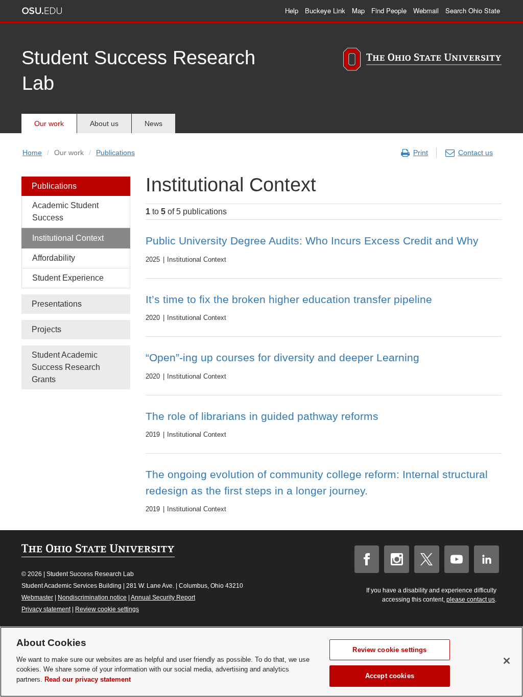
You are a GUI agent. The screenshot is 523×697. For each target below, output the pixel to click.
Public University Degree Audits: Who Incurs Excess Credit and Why (312, 240)
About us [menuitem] (104, 123)
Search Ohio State (472, 10)
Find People (389, 10)
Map (358, 10)
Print (420, 152)
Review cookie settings (107, 609)
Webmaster (37, 597)
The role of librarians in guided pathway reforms (262, 416)
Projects (46, 329)
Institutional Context (68, 238)
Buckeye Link (325, 10)
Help (291, 10)
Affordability (53, 258)
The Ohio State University (41, 11)
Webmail (426, 10)
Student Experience (68, 277)
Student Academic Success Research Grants (66, 367)
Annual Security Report (163, 597)
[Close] (506, 661)
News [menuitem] (153, 123)
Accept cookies (389, 676)
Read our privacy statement (87, 679)
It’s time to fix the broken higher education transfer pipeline (289, 299)
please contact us (470, 599)
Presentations (57, 304)
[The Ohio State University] (422, 60)
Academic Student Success (65, 211)
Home (32, 152)
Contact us (475, 152)
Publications (115, 152)
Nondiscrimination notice (92, 597)
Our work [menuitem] (49, 123)
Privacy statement (45, 609)
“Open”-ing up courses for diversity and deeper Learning (282, 357)
